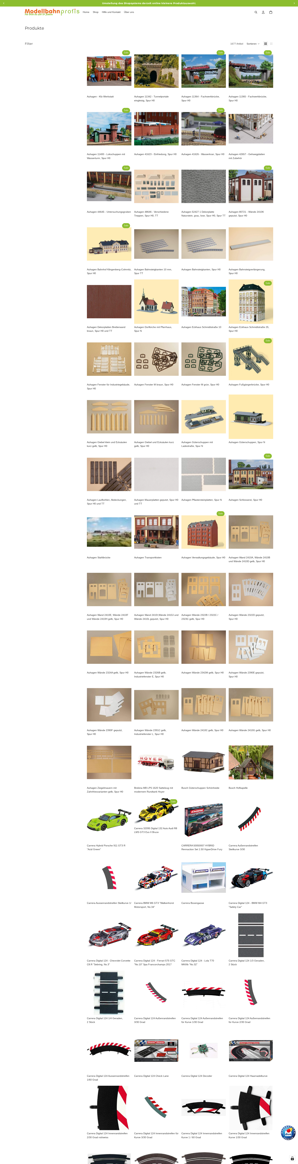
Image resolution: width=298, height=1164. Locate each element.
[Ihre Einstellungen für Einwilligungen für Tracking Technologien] (292, 1158)
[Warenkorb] (271, 12)
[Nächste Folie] (126, 71)
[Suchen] (256, 12)
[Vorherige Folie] (92, 71)
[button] (253, 43)
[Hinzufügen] (126, 88)
